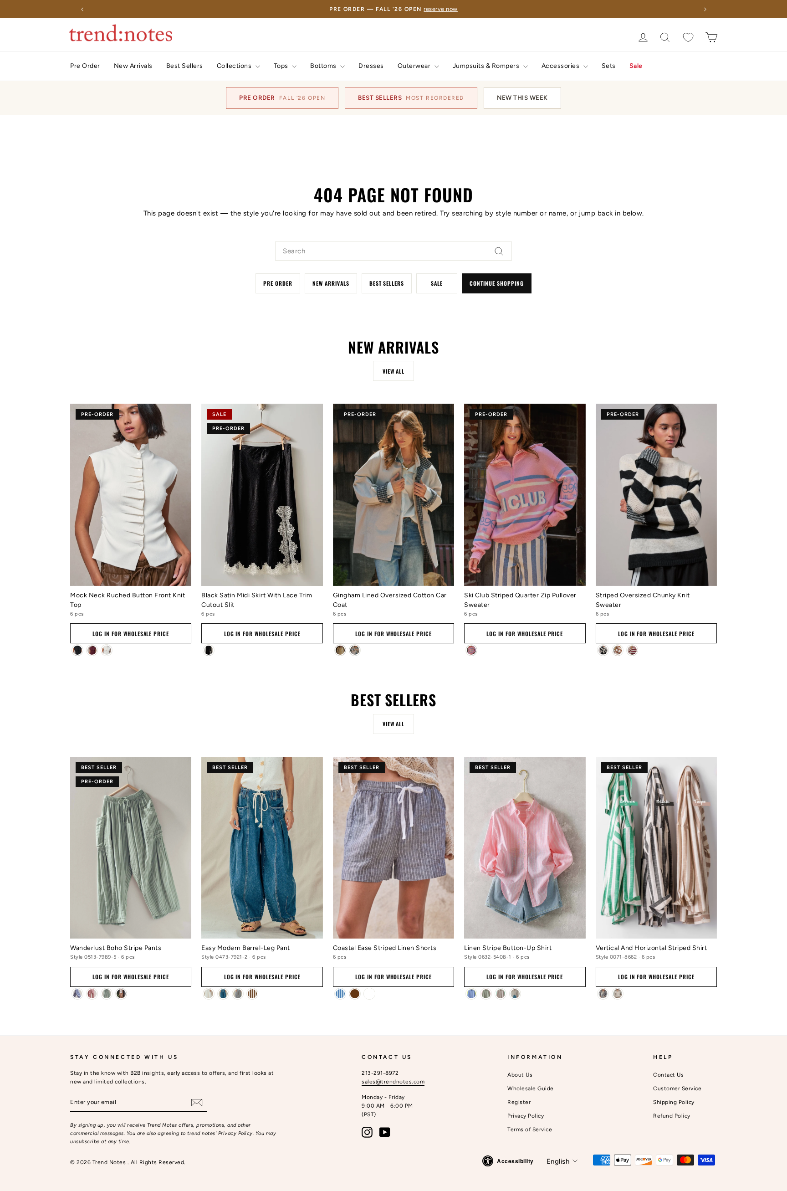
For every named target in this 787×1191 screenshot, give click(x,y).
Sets (609, 66)
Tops (282, 66)
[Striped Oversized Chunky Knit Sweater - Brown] (617, 650)
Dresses (371, 66)
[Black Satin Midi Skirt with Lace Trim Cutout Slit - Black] (208, 650)
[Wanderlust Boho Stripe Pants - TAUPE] (121, 993)
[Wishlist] (688, 37)
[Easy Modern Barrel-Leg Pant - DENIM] (223, 993)
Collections (235, 66)
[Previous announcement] (82, 9)
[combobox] (393, 251)
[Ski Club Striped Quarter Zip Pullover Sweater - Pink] (471, 650)
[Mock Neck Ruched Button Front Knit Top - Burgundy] (92, 650)
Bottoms (324, 66)
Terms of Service (529, 1129)
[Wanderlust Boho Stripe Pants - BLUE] (77, 993)
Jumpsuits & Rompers (487, 66)
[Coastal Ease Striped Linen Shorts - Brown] (354, 993)
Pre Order (85, 66)
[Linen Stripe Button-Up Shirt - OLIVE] (485, 993)
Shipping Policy (674, 1102)
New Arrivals (133, 66)
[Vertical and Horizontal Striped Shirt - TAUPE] (617, 993)
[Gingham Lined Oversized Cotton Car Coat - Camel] (340, 650)
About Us (519, 1075)
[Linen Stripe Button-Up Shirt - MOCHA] (500, 993)
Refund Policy (671, 1116)
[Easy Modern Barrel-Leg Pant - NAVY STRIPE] (237, 993)
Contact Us (668, 1075)
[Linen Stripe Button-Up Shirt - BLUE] (471, 993)
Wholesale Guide (530, 1088)
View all (394, 371)
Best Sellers (184, 66)
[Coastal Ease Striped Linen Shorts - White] (369, 993)
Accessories (561, 66)
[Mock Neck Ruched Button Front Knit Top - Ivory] (106, 650)
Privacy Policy (235, 1133)
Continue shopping (496, 283)
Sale (636, 66)
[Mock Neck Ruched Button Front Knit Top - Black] (77, 650)
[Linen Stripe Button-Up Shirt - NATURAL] (515, 993)
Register (519, 1102)
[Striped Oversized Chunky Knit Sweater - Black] (603, 650)
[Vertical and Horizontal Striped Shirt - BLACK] (603, 993)
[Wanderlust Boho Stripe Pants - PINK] (92, 993)
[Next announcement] (705, 9)
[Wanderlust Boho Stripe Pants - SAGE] (106, 993)
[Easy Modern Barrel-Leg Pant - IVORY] (208, 993)
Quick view (131, 573)
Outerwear (415, 66)
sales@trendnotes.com (393, 1081)
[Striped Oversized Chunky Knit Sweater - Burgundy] (632, 650)
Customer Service (677, 1088)
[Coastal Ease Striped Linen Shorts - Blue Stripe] (340, 993)
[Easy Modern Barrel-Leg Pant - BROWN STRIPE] (252, 993)
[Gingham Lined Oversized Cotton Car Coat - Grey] (354, 650)
